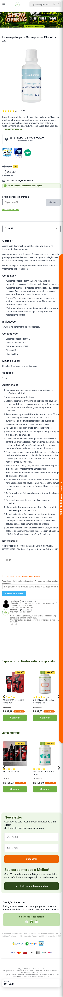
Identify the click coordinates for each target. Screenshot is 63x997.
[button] (4, 696)
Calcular (53, 202)
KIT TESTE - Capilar (11, 771)
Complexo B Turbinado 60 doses (44, 772)
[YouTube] (36, 921)
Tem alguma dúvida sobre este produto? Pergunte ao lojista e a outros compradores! (30, 582)
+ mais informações (12, 129)
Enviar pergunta (14, 593)
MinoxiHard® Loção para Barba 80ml (13, 701)
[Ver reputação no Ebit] (18, 153)
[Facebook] (26, 921)
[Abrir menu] (3, 4)
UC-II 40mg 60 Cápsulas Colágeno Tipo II (43, 701)
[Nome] (31, 837)
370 (24, 111)
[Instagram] (31, 921)
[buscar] (58, 4)
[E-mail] (31, 848)
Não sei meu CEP (10, 210)
